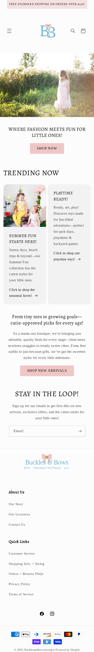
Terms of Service (21, 594)
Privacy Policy (19, 584)
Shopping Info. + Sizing (27, 563)
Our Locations (19, 514)
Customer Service (22, 553)
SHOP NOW (47, 148)
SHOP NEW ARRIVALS (47, 370)
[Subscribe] (80, 431)
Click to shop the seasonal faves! (22, 293)
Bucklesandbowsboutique (39, 650)
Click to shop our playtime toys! (67, 256)
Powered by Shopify (68, 650)
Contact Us (17, 524)
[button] (9, 31)
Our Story (16, 504)
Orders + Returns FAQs (26, 574)
